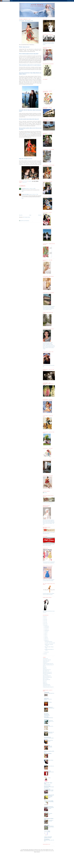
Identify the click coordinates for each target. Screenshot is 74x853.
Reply (23, 191)
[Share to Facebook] (36, 181)
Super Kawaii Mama (47, 785)
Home (30, 215)
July (45, 633)
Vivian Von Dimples (47, 830)
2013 (45, 620)
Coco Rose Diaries (47, 725)
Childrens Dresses (45, 661)
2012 (45, 622)
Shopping (44, 683)
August (46, 631)
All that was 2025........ (51, 726)
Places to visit (45, 678)
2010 (45, 624)
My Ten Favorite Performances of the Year (50, 721)
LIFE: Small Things (51, 801)
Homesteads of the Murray (47, 673)
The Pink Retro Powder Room (48, 806)
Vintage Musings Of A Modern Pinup (48, 819)
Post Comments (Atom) (26, 217)
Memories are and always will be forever (49, 752)
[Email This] (33, 181)
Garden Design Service (46, 669)
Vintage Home (46, 812)
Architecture (45, 658)
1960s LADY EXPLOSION (50, 746)
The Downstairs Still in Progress (51, 808)
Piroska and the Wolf (47, 771)
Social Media (50, 702)
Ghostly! (49, 777)
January (46, 652)
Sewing (44, 682)
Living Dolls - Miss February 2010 (50, 642)
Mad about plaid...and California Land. (51, 732)
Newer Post (20, 215)
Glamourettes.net (28, 133)
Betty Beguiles (46, 713)
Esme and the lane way (47, 737)
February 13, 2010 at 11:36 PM (30, 188)
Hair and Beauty (45, 670)
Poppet (45, 776)
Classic (49, 831)
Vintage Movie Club (46, 685)
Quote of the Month (46, 679)
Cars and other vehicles (46, 659)
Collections (44, 662)
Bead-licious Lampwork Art (48, 707)
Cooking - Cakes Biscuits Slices (47, 664)
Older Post (39, 215)
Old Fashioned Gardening (46, 677)
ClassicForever (46, 719)
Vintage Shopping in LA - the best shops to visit (51, 827)
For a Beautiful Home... (50, 814)
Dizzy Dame (46, 731)
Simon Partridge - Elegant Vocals (48, 783)
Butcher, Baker (46, 716)
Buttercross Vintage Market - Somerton (50, 790)
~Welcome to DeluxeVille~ (48, 836)
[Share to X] (35, 181)
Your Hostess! (24, 188)
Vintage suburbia (46, 825)
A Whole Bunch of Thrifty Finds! (50, 820)
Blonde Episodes (46, 714)
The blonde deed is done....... (49, 641)
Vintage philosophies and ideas (47, 686)
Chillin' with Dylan (50, 760)
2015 (45, 617)
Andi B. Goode (46, 698)
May (45, 636)
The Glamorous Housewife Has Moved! (50, 796)
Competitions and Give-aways (47, 663)
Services (44, 680)
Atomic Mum (46, 701)
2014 (45, 619)
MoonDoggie (46, 759)
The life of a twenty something (48, 800)
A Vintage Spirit (46, 692)
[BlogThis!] (34, 181)
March (46, 638)
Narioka (45, 765)
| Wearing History (47, 839)
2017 (45, 616)
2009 (45, 653)
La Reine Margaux (47, 745)
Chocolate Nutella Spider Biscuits (48, 717)
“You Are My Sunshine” (47, 784)
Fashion (44, 668)
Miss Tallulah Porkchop (47, 753)
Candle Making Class (47, 715)
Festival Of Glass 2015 (51, 708)
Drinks (44, 665)
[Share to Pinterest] (37, 181)
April (46, 637)
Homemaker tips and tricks (47, 672)
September (46, 630)
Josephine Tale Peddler (25, 194)
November (46, 627)
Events (44, 667)
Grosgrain (45, 739)
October (46, 628)
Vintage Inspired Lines (51, 693)
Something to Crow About (47, 837)
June (45, 634)
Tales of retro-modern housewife (49, 794)
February (46, 640)
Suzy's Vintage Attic (47, 789)
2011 (45, 623)
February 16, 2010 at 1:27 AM (33, 194)
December (46, 626)
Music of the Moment (46, 675)
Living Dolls (24, 182)
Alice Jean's (37, 4)
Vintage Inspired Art (46, 684)
